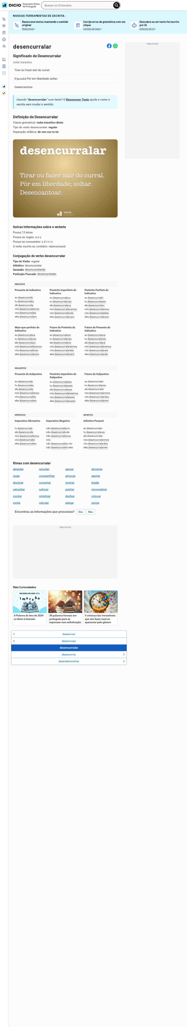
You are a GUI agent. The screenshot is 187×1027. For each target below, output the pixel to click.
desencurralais (27, 312)
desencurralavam (64, 316)
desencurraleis (27, 396)
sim (80, 511)
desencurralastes (99, 313)
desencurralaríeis (64, 350)
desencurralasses (62, 385)
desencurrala (25, 305)
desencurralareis (98, 350)
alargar (69, 503)
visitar (16, 503)
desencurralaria (62, 335)
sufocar (43, 489)
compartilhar (47, 476)
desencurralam (28, 316)
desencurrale (25, 381)
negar (16, 476)
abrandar (18, 469)
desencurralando (35, 269)
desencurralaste (96, 301)
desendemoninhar (69, 661)
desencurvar (69, 654)
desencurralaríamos (65, 346)
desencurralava (61, 297)
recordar (44, 469)
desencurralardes (99, 396)
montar (17, 496)
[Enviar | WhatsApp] (115, 46)
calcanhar (19, 489)
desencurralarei (96, 335)
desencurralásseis (64, 397)
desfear (70, 496)
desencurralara (26, 335)
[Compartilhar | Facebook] (109, 46)
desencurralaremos (100, 346)
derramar (96, 469)
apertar (95, 476)
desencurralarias (62, 338)
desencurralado (46, 274)
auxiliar (69, 489)
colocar (96, 496)
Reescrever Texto (77, 99)
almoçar (70, 476)
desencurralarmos (99, 393)
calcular (44, 503)
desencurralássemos (66, 393)
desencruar (68, 634)
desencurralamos (29, 309)
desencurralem (28, 400)
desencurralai (27, 439)
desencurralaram (99, 316)
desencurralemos (29, 393)
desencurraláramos (31, 346)
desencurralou (96, 305)
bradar (95, 482)
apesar (69, 469)
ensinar (69, 482)
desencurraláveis (63, 313)
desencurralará (96, 342)
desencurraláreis (28, 350)
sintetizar (44, 496)
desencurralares (96, 385)
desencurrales (26, 385)
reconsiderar (99, 489)
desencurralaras (27, 338)
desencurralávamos (65, 309)
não (90, 511)
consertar (45, 482)
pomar (95, 503)
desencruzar (69, 641)
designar (18, 482)
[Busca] (116, 5)
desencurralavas (62, 301)
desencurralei (95, 297)
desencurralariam (65, 354)
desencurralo (25, 297)
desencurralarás (96, 338)
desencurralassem (65, 401)
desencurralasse (62, 381)
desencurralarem (99, 400)
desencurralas (26, 301)
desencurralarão (98, 354)
